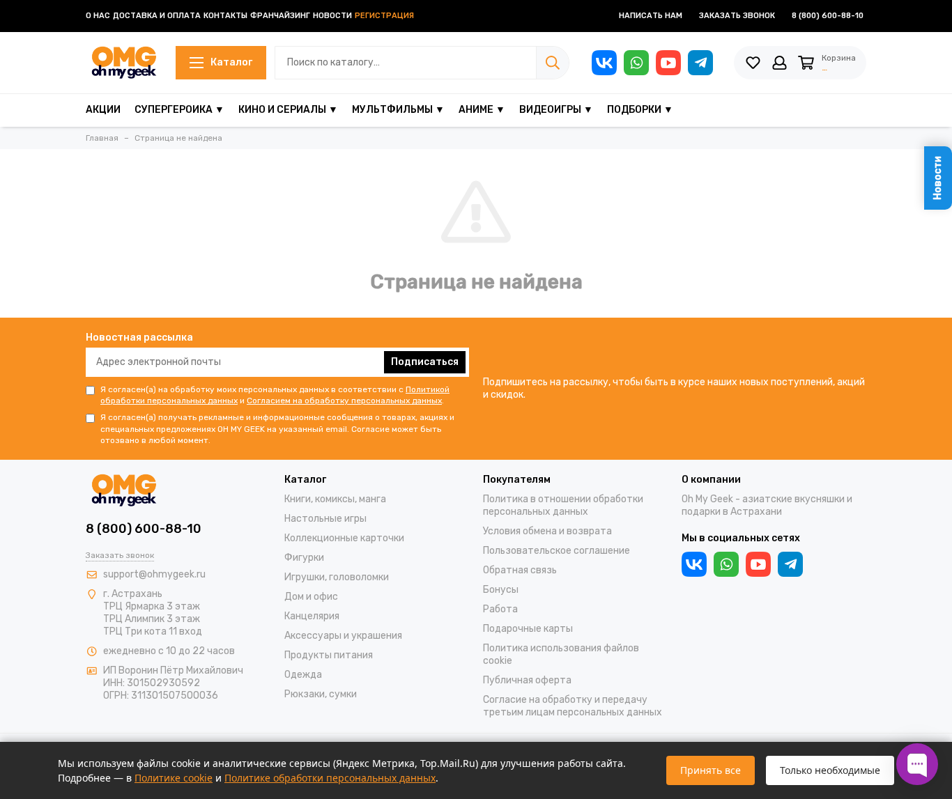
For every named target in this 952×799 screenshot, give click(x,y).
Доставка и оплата (157, 15)
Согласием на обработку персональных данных (344, 400)
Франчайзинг (280, 15)
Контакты (225, 15)
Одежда (303, 675)
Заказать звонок (737, 15)
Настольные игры (325, 519)
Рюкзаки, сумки (320, 694)
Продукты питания (328, 655)
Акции (103, 110)
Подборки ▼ (640, 110)
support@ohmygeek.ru (154, 574)
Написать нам (650, 15)
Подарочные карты (528, 629)
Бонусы (501, 590)
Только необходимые (830, 770)
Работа (500, 609)
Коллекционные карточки (344, 538)
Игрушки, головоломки (336, 577)
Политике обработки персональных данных (330, 777)
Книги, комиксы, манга (335, 499)
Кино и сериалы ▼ (288, 110)
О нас (98, 15)
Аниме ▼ (482, 110)
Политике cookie (174, 777)
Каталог (231, 62)
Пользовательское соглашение (556, 551)
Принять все (710, 770)
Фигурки (304, 558)
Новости (332, 15)
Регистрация (384, 15)
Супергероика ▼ (179, 110)
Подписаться (425, 362)
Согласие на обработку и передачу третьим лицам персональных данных (572, 706)
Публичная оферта (527, 680)
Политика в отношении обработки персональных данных (563, 505)
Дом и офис (311, 597)
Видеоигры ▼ (556, 110)
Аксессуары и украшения (343, 636)
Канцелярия (311, 616)
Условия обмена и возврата (547, 531)
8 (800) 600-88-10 (827, 15)
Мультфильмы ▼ (398, 110)
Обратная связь (520, 570)
